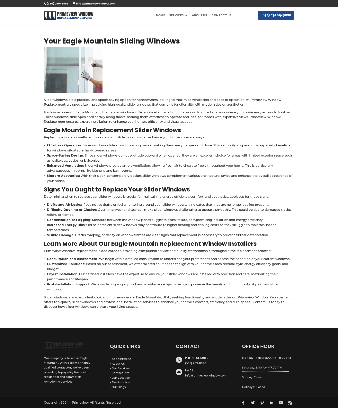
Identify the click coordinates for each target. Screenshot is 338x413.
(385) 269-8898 (278, 15)
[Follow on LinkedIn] (271, 403)
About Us (199, 15)
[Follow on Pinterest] (262, 403)
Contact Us (221, 15)
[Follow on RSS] (290, 403)
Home (160, 15)
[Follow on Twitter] (253, 403)
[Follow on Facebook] (243, 403)
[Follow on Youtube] (281, 403)
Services (176, 15)
